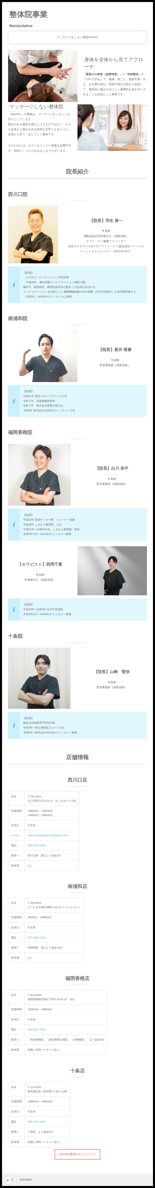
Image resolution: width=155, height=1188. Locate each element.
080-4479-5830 (37, 845)
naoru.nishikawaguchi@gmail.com (48, 835)
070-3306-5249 (37, 937)
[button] (77, 1154)
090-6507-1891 (37, 1029)
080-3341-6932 (37, 1121)
